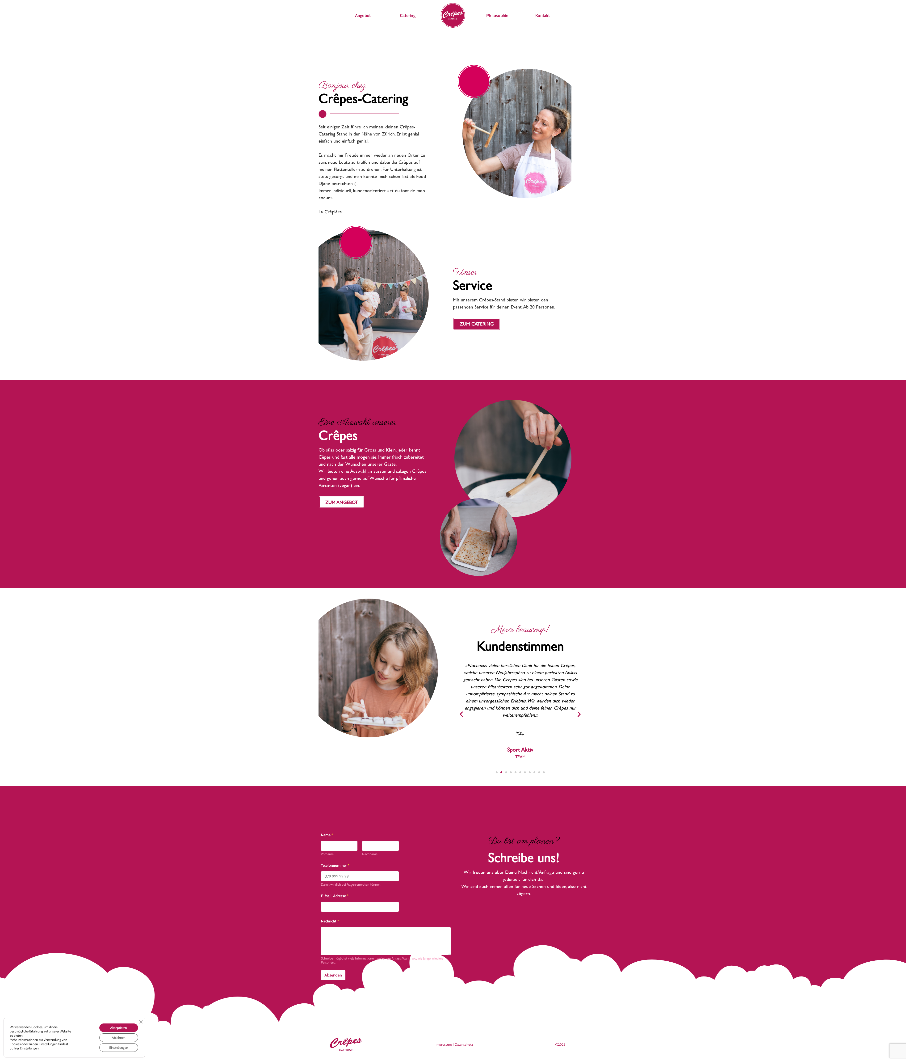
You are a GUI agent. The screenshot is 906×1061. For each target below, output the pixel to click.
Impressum (444, 1044)
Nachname (370, 854)
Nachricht (330, 921)
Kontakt (542, 15)
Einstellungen (29, 1048)
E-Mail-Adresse (334, 896)
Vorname (327, 854)
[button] (461, 714)
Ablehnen (119, 1038)
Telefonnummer (335, 865)
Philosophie (497, 15)
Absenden (333, 975)
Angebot (363, 15)
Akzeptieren (118, 1028)
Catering (407, 15)
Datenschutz (464, 1044)
